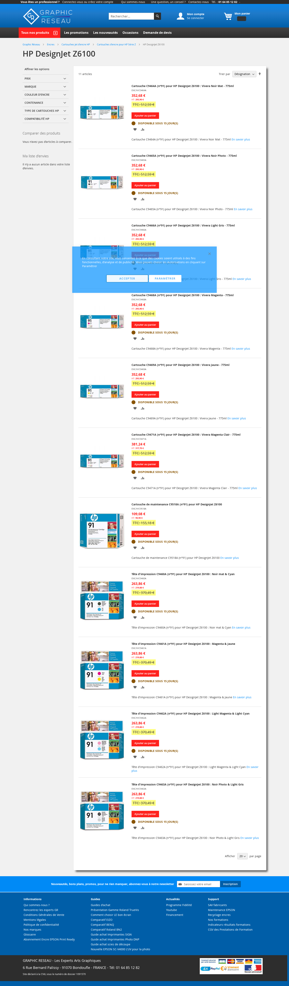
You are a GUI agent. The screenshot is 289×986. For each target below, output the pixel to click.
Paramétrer (165, 278)
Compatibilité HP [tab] (37, 119)
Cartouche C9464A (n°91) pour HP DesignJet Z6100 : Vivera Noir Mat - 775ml (183, 86)
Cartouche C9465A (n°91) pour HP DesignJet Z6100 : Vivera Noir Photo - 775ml (184, 156)
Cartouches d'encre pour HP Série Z (116, 44)
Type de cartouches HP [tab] (42, 111)
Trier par (224, 74)
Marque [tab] (30, 86)
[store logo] (48, 16)
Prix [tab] (28, 78)
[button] (135, 129)
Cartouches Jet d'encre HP (76, 44)
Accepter (127, 278)
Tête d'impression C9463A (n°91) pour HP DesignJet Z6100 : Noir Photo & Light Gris (188, 784)
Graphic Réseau (31, 44)
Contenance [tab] (34, 102)
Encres (51, 44)
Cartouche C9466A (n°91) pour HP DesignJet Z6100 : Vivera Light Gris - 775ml (183, 225)
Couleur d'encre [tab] (37, 94)
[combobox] (132, 16)
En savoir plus (241, 139)
